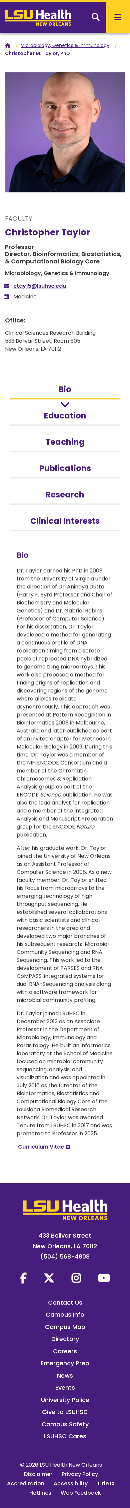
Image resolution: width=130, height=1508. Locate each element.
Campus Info (65, 1314)
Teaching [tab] (65, 441)
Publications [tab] (65, 468)
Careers (65, 1351)
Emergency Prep (65, 1363)
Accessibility (71, 1483)
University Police (65, 1400)
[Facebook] (23, 1278)
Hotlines (40, 1493)
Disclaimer (38, 1474)
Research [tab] (65, 494)
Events (65, 1387)
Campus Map (65, 1327)
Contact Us (65, 1302)
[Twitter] (49, 1278)
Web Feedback (81, 1493)
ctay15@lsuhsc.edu (39, 286)
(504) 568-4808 (65, 1256)
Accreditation (25, 1483)
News (65, 1375)
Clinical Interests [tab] (65, 520)
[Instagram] (76, 1278)
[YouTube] (104, 1278)
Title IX (106, 1483)
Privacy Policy (80, 1474)
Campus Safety (65, 1424)
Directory (65, 1339)
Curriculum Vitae (41, 1147)
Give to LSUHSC (65, 1412)
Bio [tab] (65, 389)
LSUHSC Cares (65, 1436)
